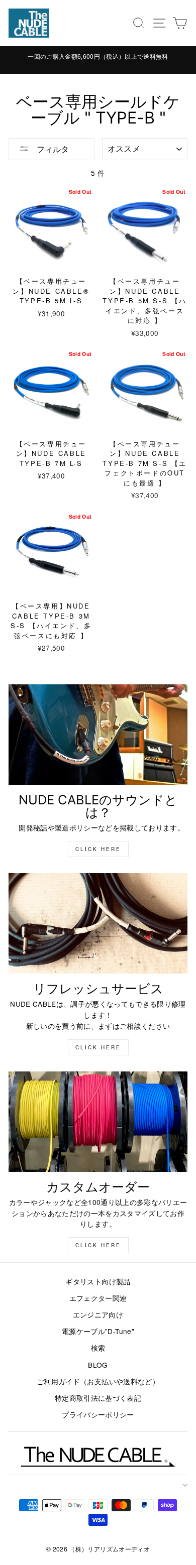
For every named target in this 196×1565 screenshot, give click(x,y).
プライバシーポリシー (98, 1414)
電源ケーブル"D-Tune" (98, 1331)
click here (98, 849)
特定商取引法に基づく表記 (98, 1398)
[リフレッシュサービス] (98, 923)
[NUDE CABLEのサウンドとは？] (98, 734)
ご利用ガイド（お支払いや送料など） (98, 1381)
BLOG (98, 1365)
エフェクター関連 (98, 1298)
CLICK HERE (98, 1047)
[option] (98, 56)
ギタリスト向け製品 (97, 1281)
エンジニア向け (98, 1314)
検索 (98, 1348)
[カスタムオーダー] (98, 1121)
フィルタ (51, 149)
